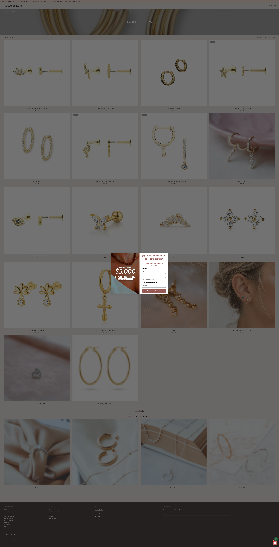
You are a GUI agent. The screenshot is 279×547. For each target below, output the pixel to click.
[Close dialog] (166, 255)
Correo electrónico (147, 276)
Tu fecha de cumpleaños (149, 282)
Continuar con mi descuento (153, 291)
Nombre (144, 269)
